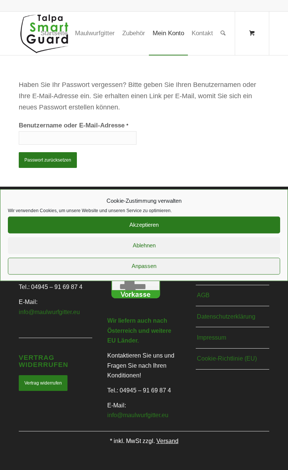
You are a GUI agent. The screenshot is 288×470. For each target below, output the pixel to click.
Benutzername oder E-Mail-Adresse (73, 125)
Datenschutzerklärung (226, 316)
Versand (167, 441)
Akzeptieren (144, 225)
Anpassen (144, 266)
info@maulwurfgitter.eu (49, 312)
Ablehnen (144, 245)
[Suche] (223, 33)
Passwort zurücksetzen (47, 160)
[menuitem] (54, 33)
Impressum (211, 337)
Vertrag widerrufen (43, 383)
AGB (203, 295)
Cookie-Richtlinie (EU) (227, 358)
